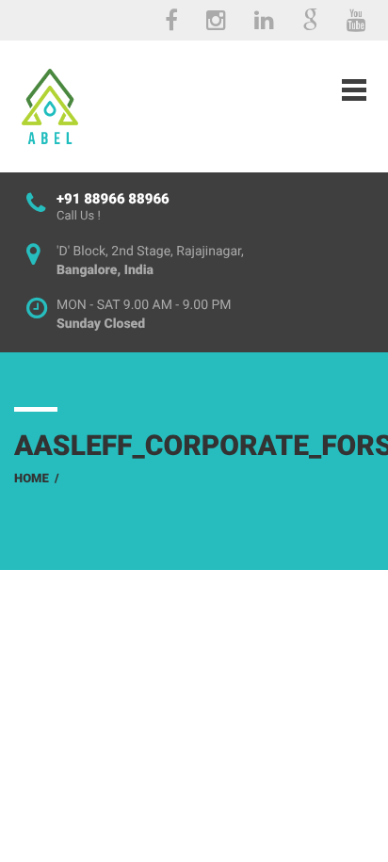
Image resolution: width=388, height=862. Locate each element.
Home (31, 479)
